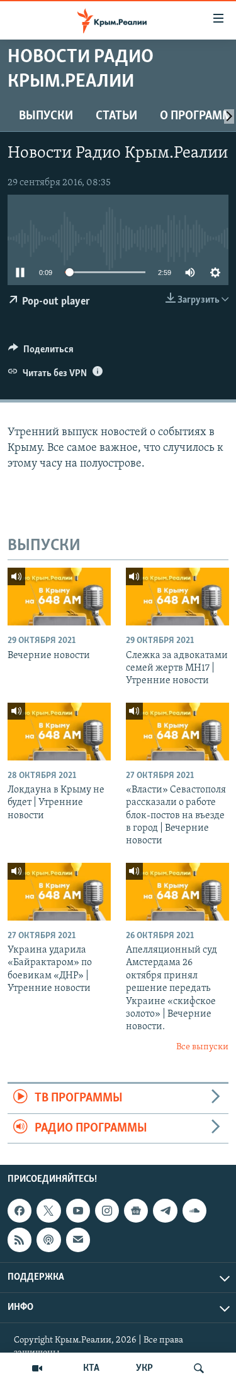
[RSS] (19, 1240)
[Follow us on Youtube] (78, 1211)
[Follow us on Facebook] (19, 1211)
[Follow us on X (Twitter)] (48, 1211)
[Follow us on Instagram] (107, 1211)
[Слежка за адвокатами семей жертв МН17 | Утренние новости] (177, 596)
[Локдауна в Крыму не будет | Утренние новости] (59, 731)
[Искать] (199, 1368)
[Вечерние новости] (59, 596)
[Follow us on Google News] (136, 1211)
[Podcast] (48, 1240)
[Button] (41, 352)
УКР (144, 1368)
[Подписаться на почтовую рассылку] (78, 1240)
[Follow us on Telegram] (165, 1211)
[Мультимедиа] (37, 1368)
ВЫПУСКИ (46, 116)
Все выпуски (202, 1047)
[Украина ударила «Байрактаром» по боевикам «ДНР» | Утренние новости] (59, 892)
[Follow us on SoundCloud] (194, 1211)
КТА (91, 1368)
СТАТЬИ (116, 116)
